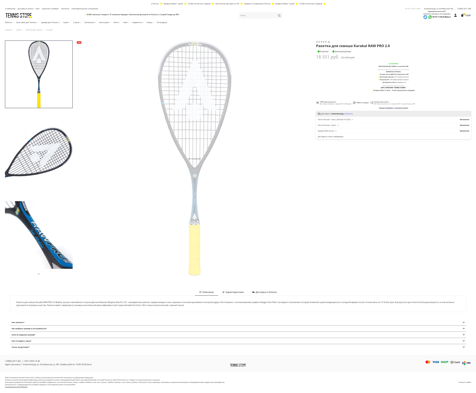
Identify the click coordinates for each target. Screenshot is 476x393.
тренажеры (165, 382)
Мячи (116, 22)
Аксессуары (104, 22)
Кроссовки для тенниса (26, 22)
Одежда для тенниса (50, 22)
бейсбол (89, 382)
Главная (8, 30)
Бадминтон (137, 22)
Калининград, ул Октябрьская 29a (438, 8)
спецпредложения (196, 382)
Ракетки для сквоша (34, 30)
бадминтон (52, 382)
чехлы (128, 382)
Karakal (49, 30)
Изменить (348, 114)
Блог (38, 8)
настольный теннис (64, 382)
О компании (10, 8)
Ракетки (8, 22)
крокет (104, 382)
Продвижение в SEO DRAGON (16, 387)
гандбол (82, 382)
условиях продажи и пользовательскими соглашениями (53, 385)
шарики (134, 382)
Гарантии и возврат (50, 8)
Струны (76, 22)
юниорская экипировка (179, 382)
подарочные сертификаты (214, 382)
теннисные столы (145, 382)
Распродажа (162, 22)
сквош (75, 382)
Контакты (65, 8)
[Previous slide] (80, 158)
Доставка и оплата (25, 8)
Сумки (65, 22)
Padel (125, 22)
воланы (117, 382)
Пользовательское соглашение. (85, 8)
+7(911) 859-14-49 (31, 361)
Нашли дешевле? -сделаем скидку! (393, 108)
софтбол (110, 382)
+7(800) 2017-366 (464, 8)
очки (123, 382)
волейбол (43, 382)
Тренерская (89, 22)
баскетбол (28, 382)
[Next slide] (38, 274)
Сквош (149, 22)
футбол (36, 382)
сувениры (156, 382)
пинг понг (97, 382)
